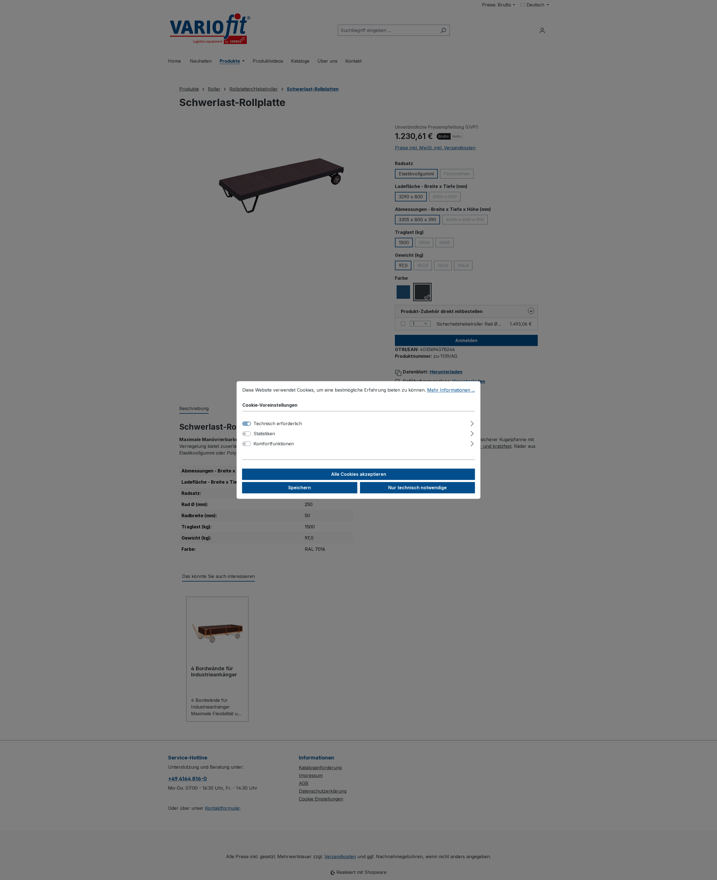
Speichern (299, 488)
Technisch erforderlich (277, 424)
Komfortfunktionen (273, 444)
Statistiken (264, 434)
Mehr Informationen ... (451, 390)
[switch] (246, 434)
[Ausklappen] (472, 422)
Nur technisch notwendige (417, 488)
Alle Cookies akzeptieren (358, 474)
